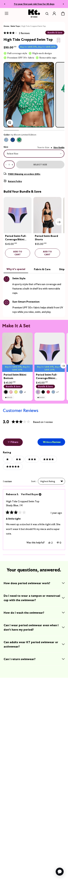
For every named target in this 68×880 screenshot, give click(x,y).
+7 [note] (57, 392)
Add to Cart (17, 253)
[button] (17, 33)
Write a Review (53, 443)
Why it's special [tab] (16, 269)
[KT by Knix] (34, 13)
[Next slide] (59, 221)
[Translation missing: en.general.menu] (6, 13)
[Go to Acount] (54, 13)
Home (6, 26)
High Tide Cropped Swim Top (22, 503)
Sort (33, 481)
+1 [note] (25, 392)
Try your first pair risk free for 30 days (34, 4)
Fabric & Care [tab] (42, 269)
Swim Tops (15, 26)
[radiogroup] (34, 139)
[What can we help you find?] (46, 13)
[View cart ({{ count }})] (63, 13)
